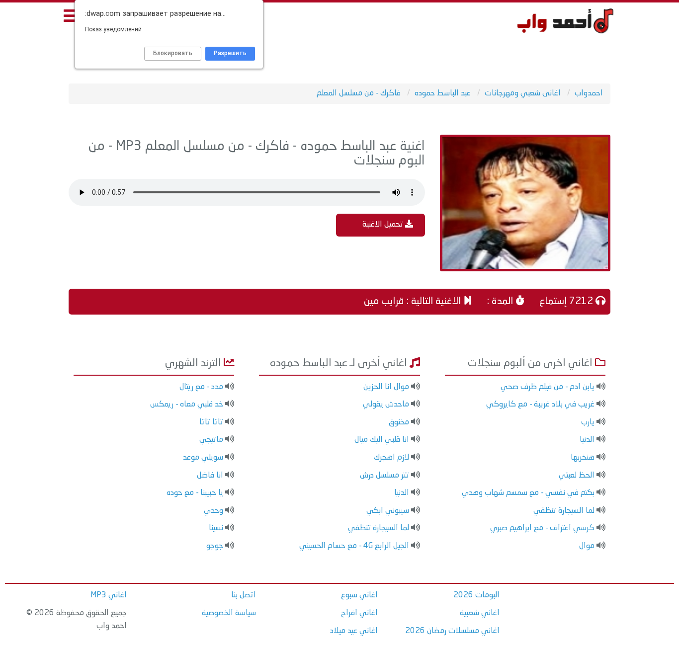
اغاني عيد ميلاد (354, 631)
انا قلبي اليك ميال (381, 440)
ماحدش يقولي (386, 404)
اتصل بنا (243, 595)
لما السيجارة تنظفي (563, 511)
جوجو (214, 546)
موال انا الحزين (386, 387)
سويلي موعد (203, 458)
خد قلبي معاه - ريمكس (186, 404)
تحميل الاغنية (383, 225)
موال (586, 546)
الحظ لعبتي (576, 476)
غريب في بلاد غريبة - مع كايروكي (540, 404)
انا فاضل (210, 476)
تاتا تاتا (211, 422)
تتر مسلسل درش (384, 476)
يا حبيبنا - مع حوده (195, 493)
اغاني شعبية (480, 613)
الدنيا (587, 440)
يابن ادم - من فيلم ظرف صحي (547, 387)
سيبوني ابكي (387, 511)
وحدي (213, 511)
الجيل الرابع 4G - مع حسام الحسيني (354, 546)
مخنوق (399, 422)
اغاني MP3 (108, 595)
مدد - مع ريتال (201, 387)
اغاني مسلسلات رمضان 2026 (452, 631)
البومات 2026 (476, 595)
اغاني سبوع (359, 595)
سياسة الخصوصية (229, 613)
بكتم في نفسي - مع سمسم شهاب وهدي (528, 493)
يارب (587, 422)
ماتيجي (211, 440)
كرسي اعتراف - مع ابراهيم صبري (542, 528)
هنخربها (582, 458)
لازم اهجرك (391, 458)
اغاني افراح (359, 613)
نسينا (216, 528)
